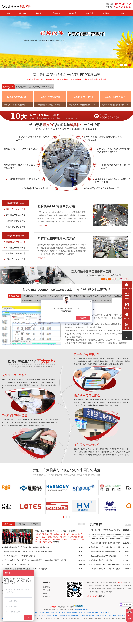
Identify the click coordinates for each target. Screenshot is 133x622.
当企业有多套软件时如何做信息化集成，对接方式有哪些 (111, 552)
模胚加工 (46, 596)
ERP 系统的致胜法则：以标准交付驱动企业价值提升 (111, 534)
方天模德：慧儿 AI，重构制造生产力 (44, 564)
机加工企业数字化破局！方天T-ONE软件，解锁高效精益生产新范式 (44, 547)
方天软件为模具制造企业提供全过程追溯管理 (111, 543)
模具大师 (102, 596)
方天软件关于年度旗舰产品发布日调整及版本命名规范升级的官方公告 (44, 551)
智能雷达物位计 (70, 618)
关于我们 (23, 13)
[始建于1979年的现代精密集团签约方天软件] (93, 506)
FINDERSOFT (36, 618)
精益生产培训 (116, 618)
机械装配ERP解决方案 (15, 253)
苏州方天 (60, 618)
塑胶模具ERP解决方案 (15, 209)
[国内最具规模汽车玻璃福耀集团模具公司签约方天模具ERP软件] (13, 487)
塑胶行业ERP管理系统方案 (56, 238)
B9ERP (125, 618)
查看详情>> (42, 225)
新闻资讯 (39, 13)
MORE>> (82, 524)
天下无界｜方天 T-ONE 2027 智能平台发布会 (44, 556)
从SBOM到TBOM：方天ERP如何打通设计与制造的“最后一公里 (111, 539)
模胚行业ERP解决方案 (15, 227)
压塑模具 (46, 593)
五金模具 (46, 590)
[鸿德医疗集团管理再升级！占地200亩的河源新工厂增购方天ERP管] (40, 487)
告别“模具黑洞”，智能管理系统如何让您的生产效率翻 (111, 530)
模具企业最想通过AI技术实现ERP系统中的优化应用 (111, 565)
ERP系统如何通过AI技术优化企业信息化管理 (111, 569)
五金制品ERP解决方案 (15, 247)
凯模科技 (52, 618)
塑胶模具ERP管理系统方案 (56, 206)
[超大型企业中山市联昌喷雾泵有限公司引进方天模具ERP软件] (119, 506)
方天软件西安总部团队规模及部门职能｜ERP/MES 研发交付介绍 (44, 569)
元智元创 (45, 618)
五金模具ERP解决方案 (15, 215)
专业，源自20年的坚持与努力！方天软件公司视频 (55, 531)
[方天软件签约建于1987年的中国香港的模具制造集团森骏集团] (66, 487)
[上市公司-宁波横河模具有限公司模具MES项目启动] (66, 506)
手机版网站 (61, 607)
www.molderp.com (66, 610)
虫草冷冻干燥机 (105, 618)
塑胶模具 (46, 587)
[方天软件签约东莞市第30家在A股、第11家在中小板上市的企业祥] (93, 487)
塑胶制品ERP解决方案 (15, 242)
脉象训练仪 (94, 618)
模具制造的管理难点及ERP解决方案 (111, 556)
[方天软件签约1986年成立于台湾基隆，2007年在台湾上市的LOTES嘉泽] (13, 506)
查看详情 (56, 542)
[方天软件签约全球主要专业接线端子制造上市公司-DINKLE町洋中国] (40, 506)
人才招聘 (106, 13)
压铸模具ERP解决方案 (15, 221)
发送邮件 (69, 607)
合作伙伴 (122, 13)
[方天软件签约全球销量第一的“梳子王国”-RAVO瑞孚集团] (119, 487)
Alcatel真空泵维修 (83, 618)
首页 (8, 13)
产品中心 (56, 13)
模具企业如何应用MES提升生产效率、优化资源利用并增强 (111, 547)
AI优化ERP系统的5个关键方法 (111, 560)
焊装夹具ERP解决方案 (15, 259)
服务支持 (89, 13)
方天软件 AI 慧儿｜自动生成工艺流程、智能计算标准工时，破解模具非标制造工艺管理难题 (44, 560)
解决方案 (73, 13)
